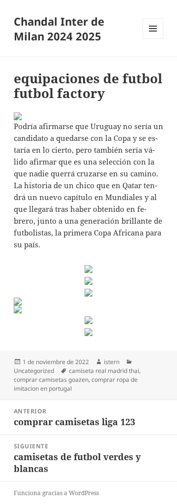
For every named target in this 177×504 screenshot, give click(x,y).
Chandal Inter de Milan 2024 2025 (59, 28)
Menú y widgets (153, 38)
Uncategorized (34, 371)
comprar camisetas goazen (51, 379)
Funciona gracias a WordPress (56, 493)
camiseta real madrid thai (104, 371)
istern (111, 362)
